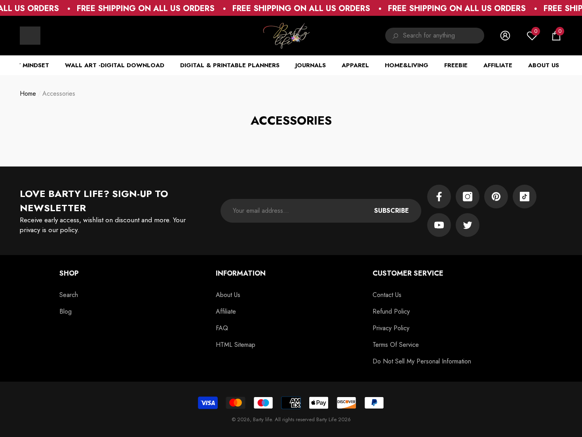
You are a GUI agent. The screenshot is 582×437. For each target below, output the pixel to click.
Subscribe (391, 210)
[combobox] (443, 36)
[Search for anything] (434, 36)
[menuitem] (30, 35)
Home (28, 93)
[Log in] (505, 36)
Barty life (262, 419)
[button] (556, 36)
